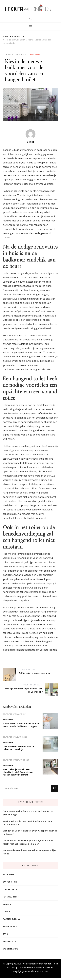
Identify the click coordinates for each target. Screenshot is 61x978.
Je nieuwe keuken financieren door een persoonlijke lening (29, 852)
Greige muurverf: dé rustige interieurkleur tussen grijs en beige (28, 813)
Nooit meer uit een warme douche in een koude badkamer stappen (21, 725)
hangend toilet (29, 422)
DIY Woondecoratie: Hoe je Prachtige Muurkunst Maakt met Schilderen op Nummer (28, 842)
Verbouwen (9, 941)
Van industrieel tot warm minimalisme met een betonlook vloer (27, 823)
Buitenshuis (10, 882)
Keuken (7, 904)
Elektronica (10, 889)
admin (30, 142)
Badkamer (35, 54)
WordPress (42, 971)
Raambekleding (12, 919)
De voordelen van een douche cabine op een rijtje (18, 748)
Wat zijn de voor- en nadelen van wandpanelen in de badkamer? (30, 832)
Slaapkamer (10, 926)
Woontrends (10, 949)
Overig (7, 911)
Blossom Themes (44, 967)
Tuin (5, 934)
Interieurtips (11, 896)
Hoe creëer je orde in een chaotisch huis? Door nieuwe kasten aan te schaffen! (18, 772)
